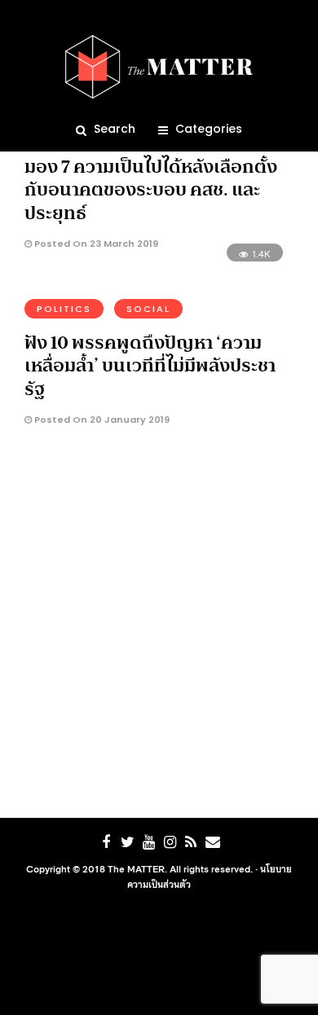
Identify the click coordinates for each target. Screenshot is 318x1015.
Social (148, 308)
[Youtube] (148, 842)
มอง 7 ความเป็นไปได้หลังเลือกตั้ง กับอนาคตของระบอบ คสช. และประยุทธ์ (150, 189)
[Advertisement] (159, 626)
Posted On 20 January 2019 (101, 419)
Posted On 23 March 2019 (95, 243)
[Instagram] (169, 842)
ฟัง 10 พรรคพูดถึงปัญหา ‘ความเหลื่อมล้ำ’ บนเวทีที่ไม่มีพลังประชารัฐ (150, 365)
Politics (64, 308)
